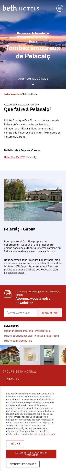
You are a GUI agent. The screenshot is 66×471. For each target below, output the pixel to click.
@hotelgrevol (43, 330)
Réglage (15, 443)
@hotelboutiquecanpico (18, 335)
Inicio (6, 94)
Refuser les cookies (23, 464)
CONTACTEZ (11, 379)
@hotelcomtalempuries (18, 340)
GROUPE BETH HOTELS (19, 371)
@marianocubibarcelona (18, 330)
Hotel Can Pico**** (14, 157)
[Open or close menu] (59, 8)
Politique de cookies (44, 434)
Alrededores (16, 94)
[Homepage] (21, 8)
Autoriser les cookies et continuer (31, 454)
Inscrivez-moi (49, 312)
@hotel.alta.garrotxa (46, 335)
